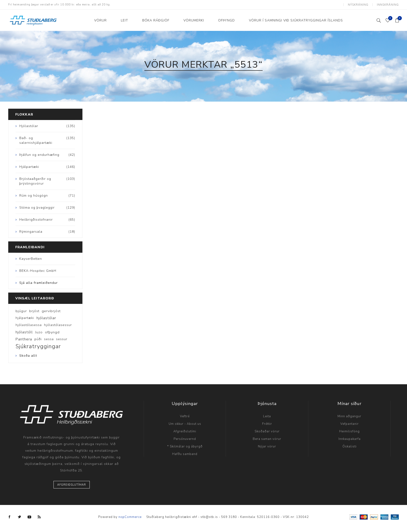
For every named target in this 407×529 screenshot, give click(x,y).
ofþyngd (52, 332)
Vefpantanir (349, 424)
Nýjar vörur (267, 446)
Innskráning (388, 5)
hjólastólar (46, 318)
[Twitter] (19, 517)
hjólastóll (24, 332)
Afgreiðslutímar (71, 485)
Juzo (39, 332)
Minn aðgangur (349, 416)
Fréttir (267, 424)
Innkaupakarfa (349, 439)
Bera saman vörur (267, 439)
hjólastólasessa (29, 325)
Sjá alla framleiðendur (38, 283)
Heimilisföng (349, 431)
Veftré (185, 416)
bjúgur (21, 311)
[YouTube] (29, 517)
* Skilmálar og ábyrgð (185, 446)
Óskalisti (349, 446)
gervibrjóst (51, 311)
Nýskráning (358, 5)
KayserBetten (30, 258)
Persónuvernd (185, 439)
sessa (49, 339)
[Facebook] (9, 517)
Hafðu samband (184, 454)
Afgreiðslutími (184, 431)
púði (38, 339)
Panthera (24, 339)
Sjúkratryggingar (38, 346)
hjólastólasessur (58, 325)
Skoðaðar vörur (267, 431)
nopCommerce (130, 517)
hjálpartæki (25, 318)
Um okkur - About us (185, 424)
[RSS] (39, 517)
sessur (61, 339)
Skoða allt (28, 355)
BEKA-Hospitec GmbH (37, 271)
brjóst (34, 311)
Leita (267, 416)
